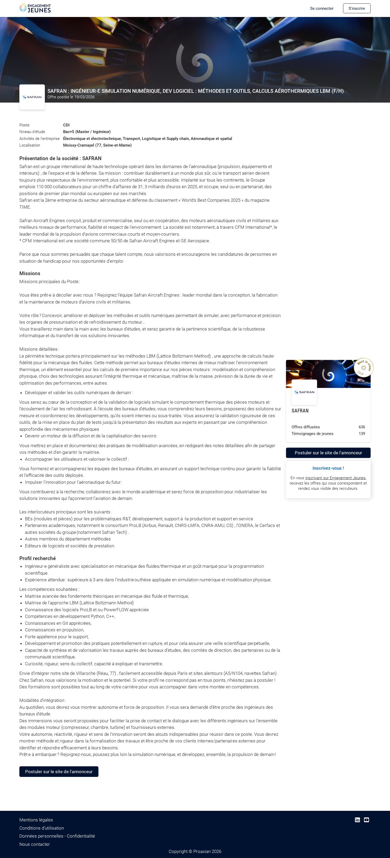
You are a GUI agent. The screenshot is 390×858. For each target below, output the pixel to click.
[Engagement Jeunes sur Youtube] (366, 820)
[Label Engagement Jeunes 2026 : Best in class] (371, 396)
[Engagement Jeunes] (35, 7)
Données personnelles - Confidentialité (57, 836)
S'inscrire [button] (357, 8)
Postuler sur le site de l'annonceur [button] (59, 771)
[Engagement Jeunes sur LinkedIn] (357, 820)
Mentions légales (36, 819)
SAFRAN (300, 410)
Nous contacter (34, 844)
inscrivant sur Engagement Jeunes (335, 478)
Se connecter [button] (321, 8)
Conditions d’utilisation (41, 828)
